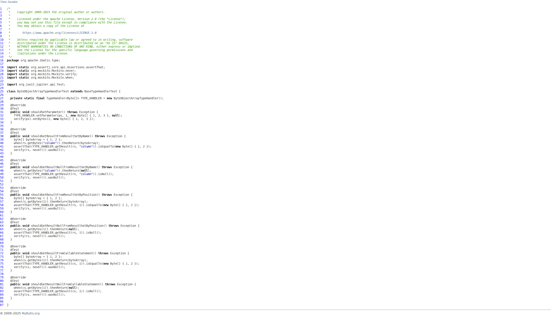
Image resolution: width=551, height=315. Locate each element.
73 (1, 256)
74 (1, 260)
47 (1, 167)
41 (1, 146)
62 (1, 218)
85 (1, 298)
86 (1, 301)
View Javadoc (9, 1)
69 (1, 243)
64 (1, 225)
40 (1, 143)
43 (1, 153)
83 (1, 291)
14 (1, 53)
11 (1, 43)
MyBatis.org (31, 313)
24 (1, 88)
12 (1, 46)
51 (1, 181)
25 (1, 91)
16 (1, 60)
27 (1, 98)
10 (1, 39)
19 (1, 70)
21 (1, 77)
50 (1, 177)
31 (1, 112)
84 (1, 294)
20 (1, 74)
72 (1, 253)
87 (1, 305)
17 (1, 63)
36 (1, 129)
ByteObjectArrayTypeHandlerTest (43, 91)
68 (1, 239)
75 (1, 263)
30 (1, 108)
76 (1, 267)
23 (1, 84)
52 (1, 184)
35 (1, 125)
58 (1, 205)
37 (1, 132)
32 (1, 115)
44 (1, 156)
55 (1, 194)
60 (1, 212)
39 (1, 139)
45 (1, 160)
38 (1, 136)
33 (1, 119)
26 (1, 94)
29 (1, 105)
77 (1, 270)
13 (1, 50)
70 (1, 246)
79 (1, 277)
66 (1, 232)
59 (1, 208)
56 (1, 198)
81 (1, 284)
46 (1, 163)
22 (1, 81)
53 (1, 187)
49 (1, 174)
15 (1, 57)
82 (1, 287)
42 (1, 150)
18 (1, 67)
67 (1, 236)
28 (1, 101)
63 (1, 222)
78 (1, 274)
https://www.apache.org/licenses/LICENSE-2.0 (59, 32)
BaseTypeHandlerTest (100, 91)
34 (1, 122)
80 (1, 280)
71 (1, 249)
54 (1, 191)
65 (1, 229)
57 (1, 201)
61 (1, 215)
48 (1, 170)
